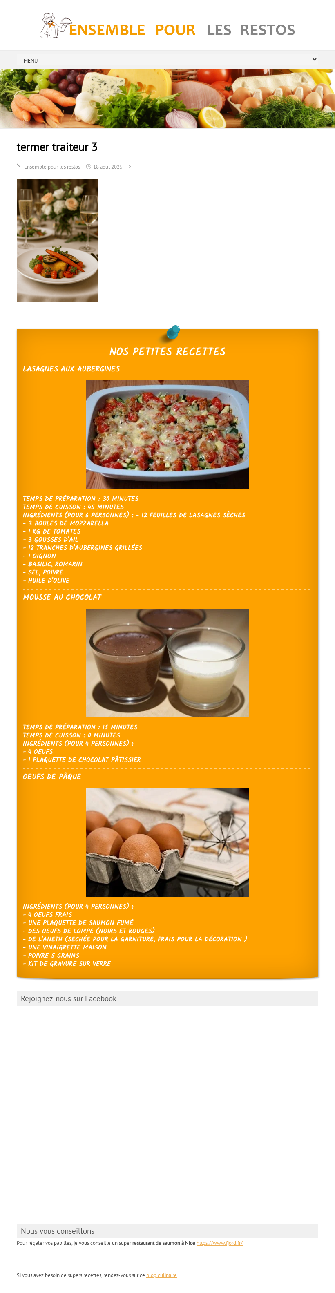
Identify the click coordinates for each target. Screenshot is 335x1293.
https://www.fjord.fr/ (220, 1242)
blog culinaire (161, 1275)
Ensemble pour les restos (52, 166)
